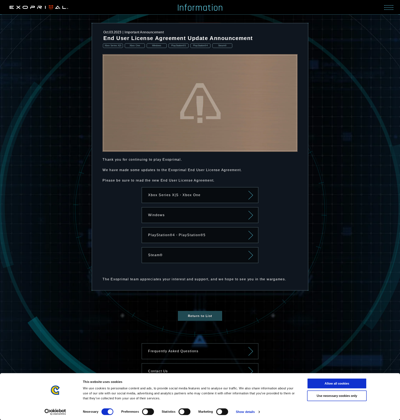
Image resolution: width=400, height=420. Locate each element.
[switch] (148, 411)
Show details (245, 412)
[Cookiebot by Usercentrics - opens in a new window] (55, 412)
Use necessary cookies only (337, 395)
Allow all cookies (337, 383)
